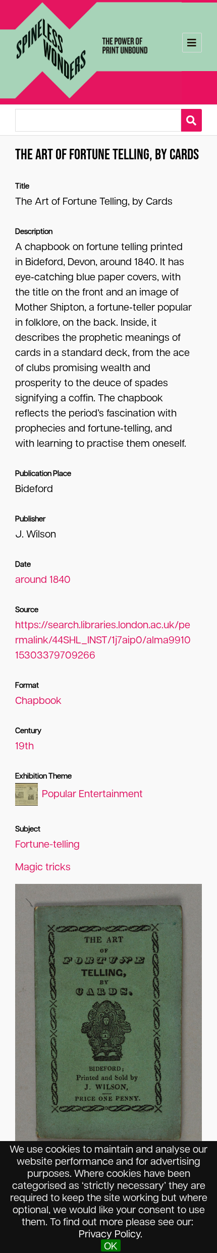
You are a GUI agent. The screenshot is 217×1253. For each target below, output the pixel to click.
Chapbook (38, 699)
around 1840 (43, 578)
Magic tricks (43, 866)
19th (24, 745)
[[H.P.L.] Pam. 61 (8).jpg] (108, 1020)
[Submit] (191, 120)
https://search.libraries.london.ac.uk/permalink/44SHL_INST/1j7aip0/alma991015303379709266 (103, 639)
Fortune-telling (47, 843)
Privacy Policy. (110, 1233)
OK (111, 1245)
